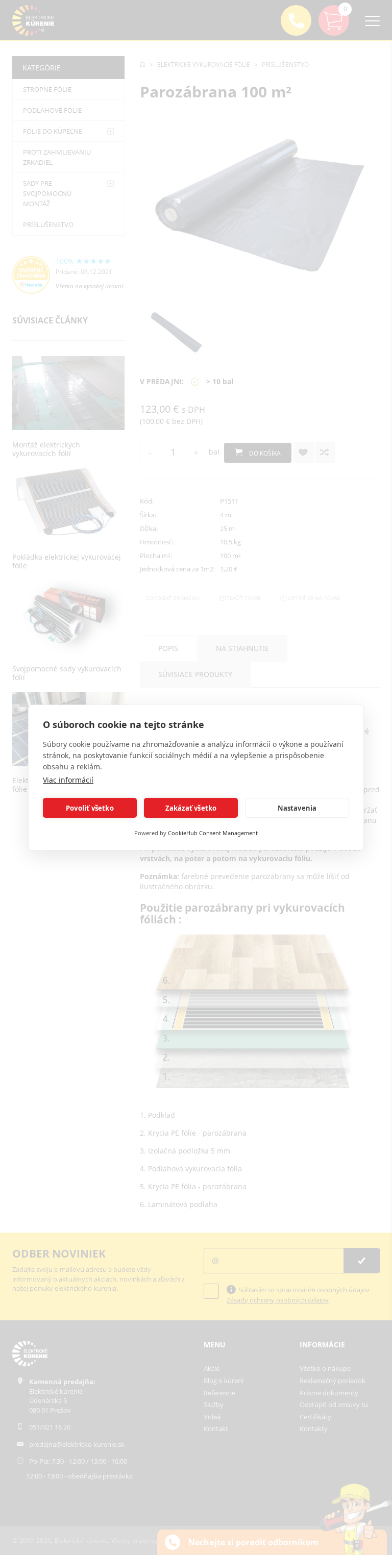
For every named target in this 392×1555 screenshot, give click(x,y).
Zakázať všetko (191, 808)
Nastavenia (297, 808)
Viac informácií (68, 780)
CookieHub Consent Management (213, 833)
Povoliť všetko (90, 808)
